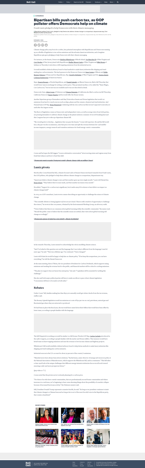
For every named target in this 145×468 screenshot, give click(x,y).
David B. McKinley (75, 75)
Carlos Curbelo (95, 336)
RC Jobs (88, 464)
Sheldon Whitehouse (67, 59)
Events (73, 464)
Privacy (81, 464)
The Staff (82, 465)
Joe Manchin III (91, 59)
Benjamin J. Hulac (39, 40)
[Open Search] (117, 2)
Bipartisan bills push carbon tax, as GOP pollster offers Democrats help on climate (70, 21)
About (73, 462)
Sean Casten (90, 72)
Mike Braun (101, 62)
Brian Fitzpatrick (55, 105)
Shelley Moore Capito (76, 62)
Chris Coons (50, 92)
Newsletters (75, 465)
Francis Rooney (43, 82)
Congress (39, 16)
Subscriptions (90, 465)
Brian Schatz (38, 183)
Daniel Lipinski (72, 82)
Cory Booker (38, 62)
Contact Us (82, 462)
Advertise (89, 462)
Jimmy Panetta (53, 95)
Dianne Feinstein (71, 92)
